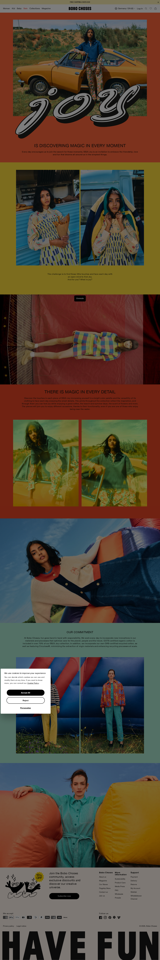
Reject (25, 700)
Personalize (25, 708)
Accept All (25, 693)
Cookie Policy (33, 683)
